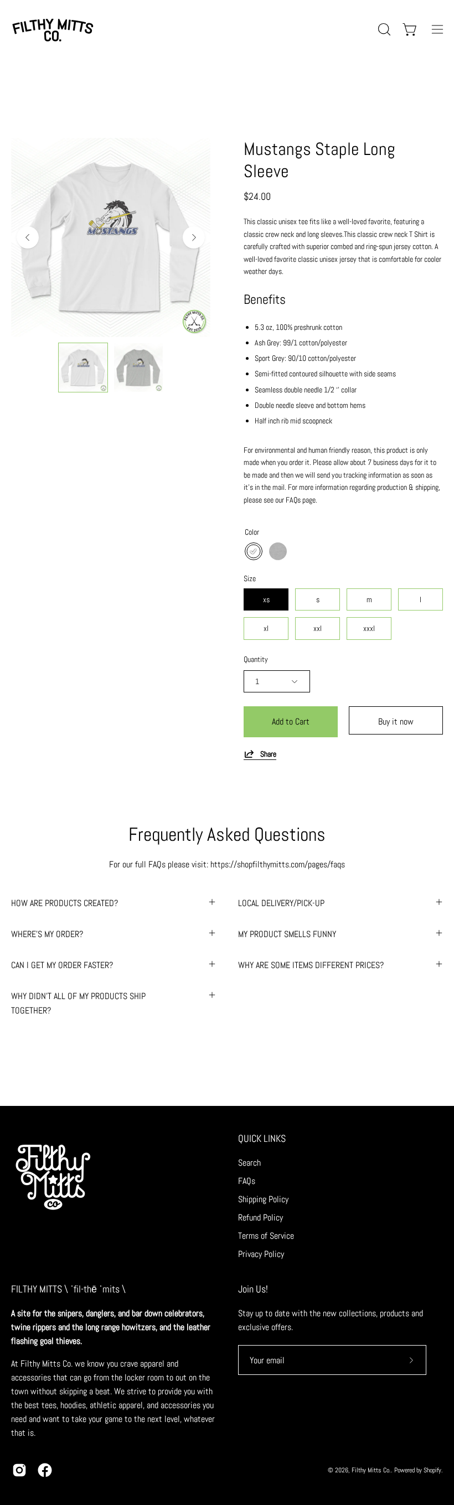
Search (249, 1162)
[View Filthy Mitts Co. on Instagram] (19, 1470)
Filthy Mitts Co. (371, 1470)
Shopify (432, 1470)
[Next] (194, 237)
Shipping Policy (263, 1199)
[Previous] (28, 237)
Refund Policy (260, 1217)
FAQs (246, 1181)
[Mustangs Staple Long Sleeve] (83, 367)
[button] (383, 29)
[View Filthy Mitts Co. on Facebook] (45, 1470)
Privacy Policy (261, 1254)
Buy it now (396, 721)
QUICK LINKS (262, 1138)
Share (268, 754)
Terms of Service (266, 1236)
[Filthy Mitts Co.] (52, 29)
